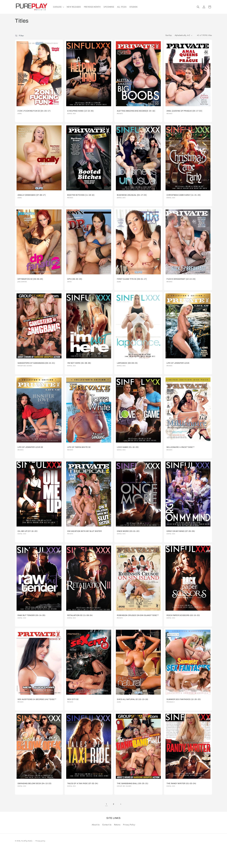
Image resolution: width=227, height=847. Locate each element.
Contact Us (107, 824)
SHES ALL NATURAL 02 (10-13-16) (132, 699)
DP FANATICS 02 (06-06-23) (30, 279)
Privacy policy (40, 841)
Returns (117, 824)
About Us (96, 824)
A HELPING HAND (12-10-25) (80, 111)
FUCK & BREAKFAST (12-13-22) (181, 279)
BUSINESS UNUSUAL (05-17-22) (132, 195)
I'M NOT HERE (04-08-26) (79, 363)
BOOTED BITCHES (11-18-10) (81, 195)
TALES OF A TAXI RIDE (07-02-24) (82, 783)
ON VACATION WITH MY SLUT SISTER (84, 531)
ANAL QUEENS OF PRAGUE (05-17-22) (184, 111)
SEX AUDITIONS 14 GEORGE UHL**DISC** (37, 699)
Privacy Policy (129, 824)
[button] (58, 7)
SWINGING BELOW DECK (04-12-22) (34, 783)
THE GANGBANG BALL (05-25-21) (132, 783)
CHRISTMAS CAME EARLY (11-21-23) (184, 195)
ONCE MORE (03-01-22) (128, 531)
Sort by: (169, 35)
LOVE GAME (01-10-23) (128, 447)
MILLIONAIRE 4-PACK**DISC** (181, 447)
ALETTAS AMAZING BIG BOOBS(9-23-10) (136, 111)
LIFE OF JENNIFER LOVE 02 (30, 447)
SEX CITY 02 (73, 699)
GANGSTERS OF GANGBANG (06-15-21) (36, 363)
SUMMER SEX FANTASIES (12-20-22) (184, 699)
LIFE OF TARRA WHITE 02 (79, 447)
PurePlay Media (26, 841)
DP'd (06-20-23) (74, 279)
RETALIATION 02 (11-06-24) (80, 615)
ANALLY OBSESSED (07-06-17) (32, 195)
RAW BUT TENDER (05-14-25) (31, 615)
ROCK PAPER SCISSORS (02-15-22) (183, 615)
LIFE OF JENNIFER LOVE (178, 363)
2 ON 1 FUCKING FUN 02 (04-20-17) (34, 111)
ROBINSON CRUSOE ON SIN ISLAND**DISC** (138, 615)
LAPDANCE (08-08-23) (127, 363)
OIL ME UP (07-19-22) (28, 531)
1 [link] (106, 804)
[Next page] (120, 804)
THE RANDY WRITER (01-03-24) (181, 783)
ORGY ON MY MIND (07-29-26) (181, 531)
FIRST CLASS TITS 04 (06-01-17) (132, 279)
